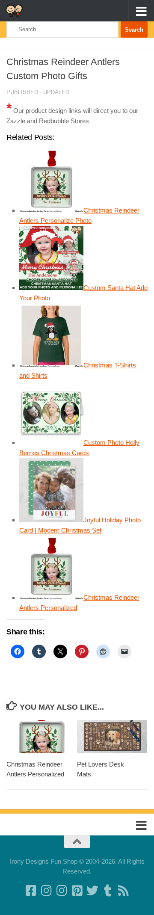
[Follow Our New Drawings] (46, 891)
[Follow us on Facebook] (31, 891)
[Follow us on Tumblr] (108, 891)
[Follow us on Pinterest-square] (77, 891)
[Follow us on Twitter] (92, 891)
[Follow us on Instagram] (62, 891)
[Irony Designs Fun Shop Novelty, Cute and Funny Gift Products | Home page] (18, 10)
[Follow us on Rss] (123, 891)
